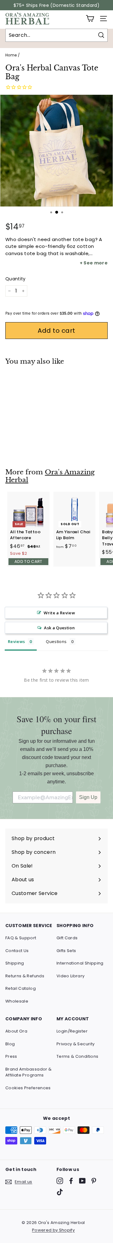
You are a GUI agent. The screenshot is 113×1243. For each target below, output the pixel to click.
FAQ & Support (20, 938)
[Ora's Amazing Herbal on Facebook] (71, 1181)
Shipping (14, 963)
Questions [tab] (56, 641)
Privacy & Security (75, 1044)
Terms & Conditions (77, 1056)
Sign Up (88, 797)
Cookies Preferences (28, 1088)
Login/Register (72, 1031)
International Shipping (80, 963)
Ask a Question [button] (59, 628)
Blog (10, 1044)
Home (11, 55)
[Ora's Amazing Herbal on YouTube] (82, 1181)
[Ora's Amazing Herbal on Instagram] (59, 1181)
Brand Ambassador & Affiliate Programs (28, 1072)
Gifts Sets (66, 951)
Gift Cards (67, 938)
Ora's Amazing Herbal (50, 476)
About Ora (16, 1031)
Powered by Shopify (53, 1230)
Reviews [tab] (16, 641)
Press (11, 1056)
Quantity (15, 279)
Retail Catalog (20, 988)
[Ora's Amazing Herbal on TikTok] (59, 1192)
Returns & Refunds (24, 976)
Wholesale (16, 1001)
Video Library (70, 976)
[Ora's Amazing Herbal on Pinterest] (93, 1181)
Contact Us (17, 951)
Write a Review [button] (59, 613)
